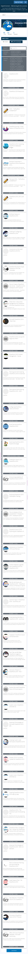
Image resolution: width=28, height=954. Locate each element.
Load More (14, 950)
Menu (3, 14)
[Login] (25, 2)
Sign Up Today (18, 2)
